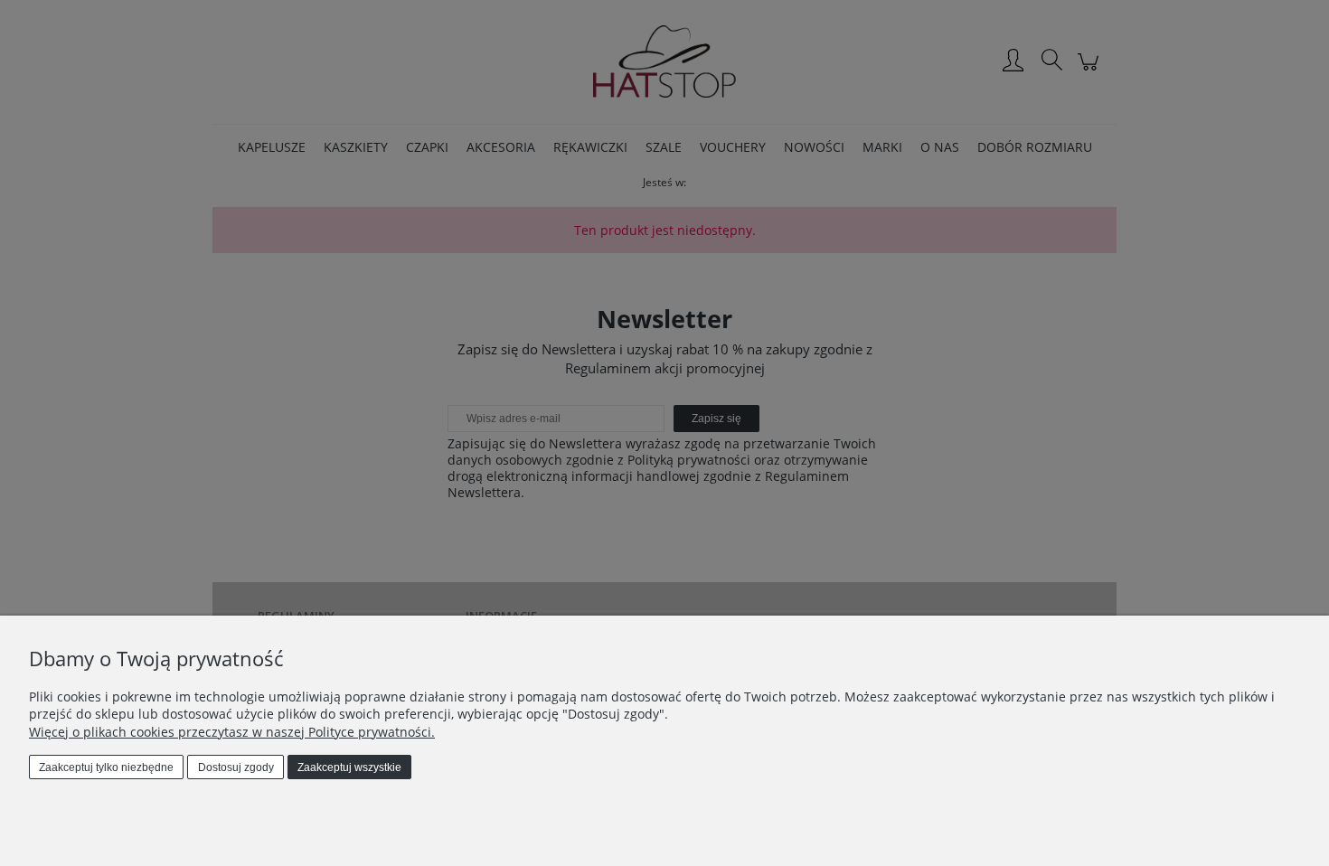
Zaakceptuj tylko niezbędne (106, 767)
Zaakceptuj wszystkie (349, 767)
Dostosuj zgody (236, 767)
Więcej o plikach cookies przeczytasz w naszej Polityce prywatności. (232, 731)
